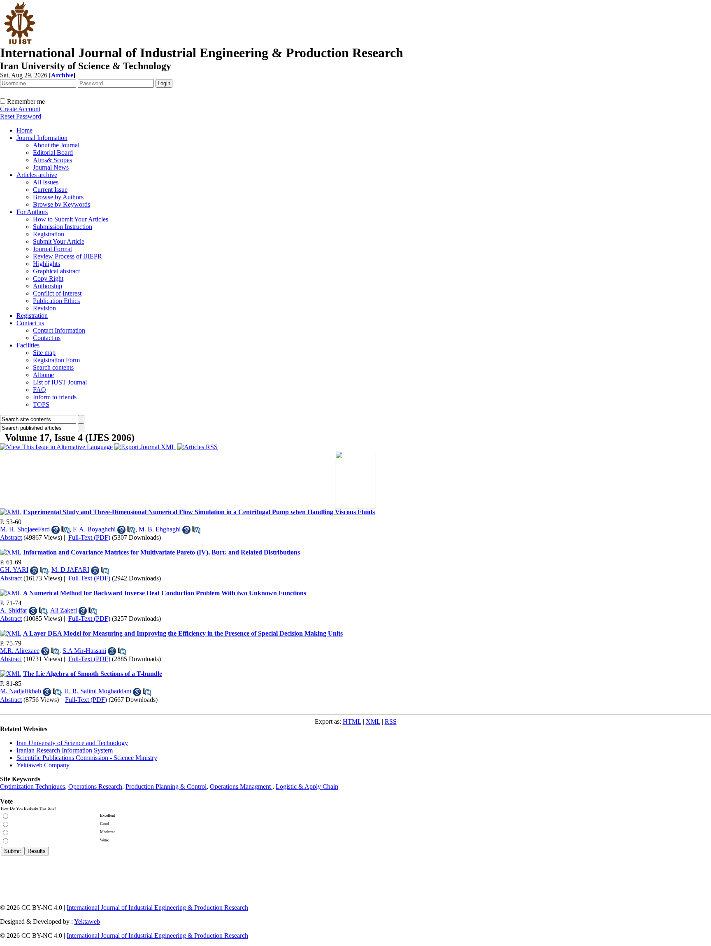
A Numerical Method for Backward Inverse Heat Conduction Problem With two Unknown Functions (164, 593)
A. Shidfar (13, 610)
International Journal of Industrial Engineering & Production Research (157, 907)
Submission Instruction (62, 226)
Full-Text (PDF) (89, 537)
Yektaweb (87, 921)
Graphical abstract (56, 271)
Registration (48, 234)
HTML (352, 721)
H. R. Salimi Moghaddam (97, 690)
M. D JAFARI (70, 569)
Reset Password (20, 116)
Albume (43, 374)
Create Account (20, 108)
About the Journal (56, 145)
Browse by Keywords (61, 204)
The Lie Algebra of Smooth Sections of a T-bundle (92, 673)
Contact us (30, 322)
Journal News (51, 167)
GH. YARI (14, 569)
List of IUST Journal (60, 382)
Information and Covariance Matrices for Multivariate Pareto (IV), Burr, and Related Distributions (161, 552)
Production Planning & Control (166, 786)
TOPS (41, 404)
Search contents (53, 367)
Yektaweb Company (43, 765)
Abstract (11, 537)
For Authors (32, 211)
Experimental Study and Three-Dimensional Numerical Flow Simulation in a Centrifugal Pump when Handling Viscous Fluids (199, 511)
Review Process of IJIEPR (67, 256)
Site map (44, 352)
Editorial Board (53, 152)
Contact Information (59, 330)
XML (373, 721)
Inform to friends (55, 397)
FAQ (39, 389)
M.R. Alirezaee (20, 650)
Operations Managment (241, 786)
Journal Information (41, 137)
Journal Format (52, 248)
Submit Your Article (58, 241)
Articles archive (36, 174)
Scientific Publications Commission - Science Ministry (86, 757)
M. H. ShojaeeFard (25, 529)
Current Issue (50, 189)
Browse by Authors (58, 196)
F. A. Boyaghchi (94, 529)
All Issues (45, 182)
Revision (44, 308)
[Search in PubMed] (65, 530)
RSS (391, 721)
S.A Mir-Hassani (84, 650)
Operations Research (95, 786)
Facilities (28, 345)
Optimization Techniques (32, 786)
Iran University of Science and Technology (72, 742)
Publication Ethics (56, 300)
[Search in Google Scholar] (55, 530)
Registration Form (56, 359)
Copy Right (48, 278)
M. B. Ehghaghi (160, 529)
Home (24, 130)
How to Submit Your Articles (70, 219)
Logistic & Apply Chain (307, 786)
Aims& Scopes (52, 159)
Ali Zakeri (63, 610)
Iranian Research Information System (64, 750)
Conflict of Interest (57, 293)
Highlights (46, 263)
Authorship (47, 285)
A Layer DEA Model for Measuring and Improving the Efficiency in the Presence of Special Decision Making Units (183, 633)
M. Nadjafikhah (20, 690)
